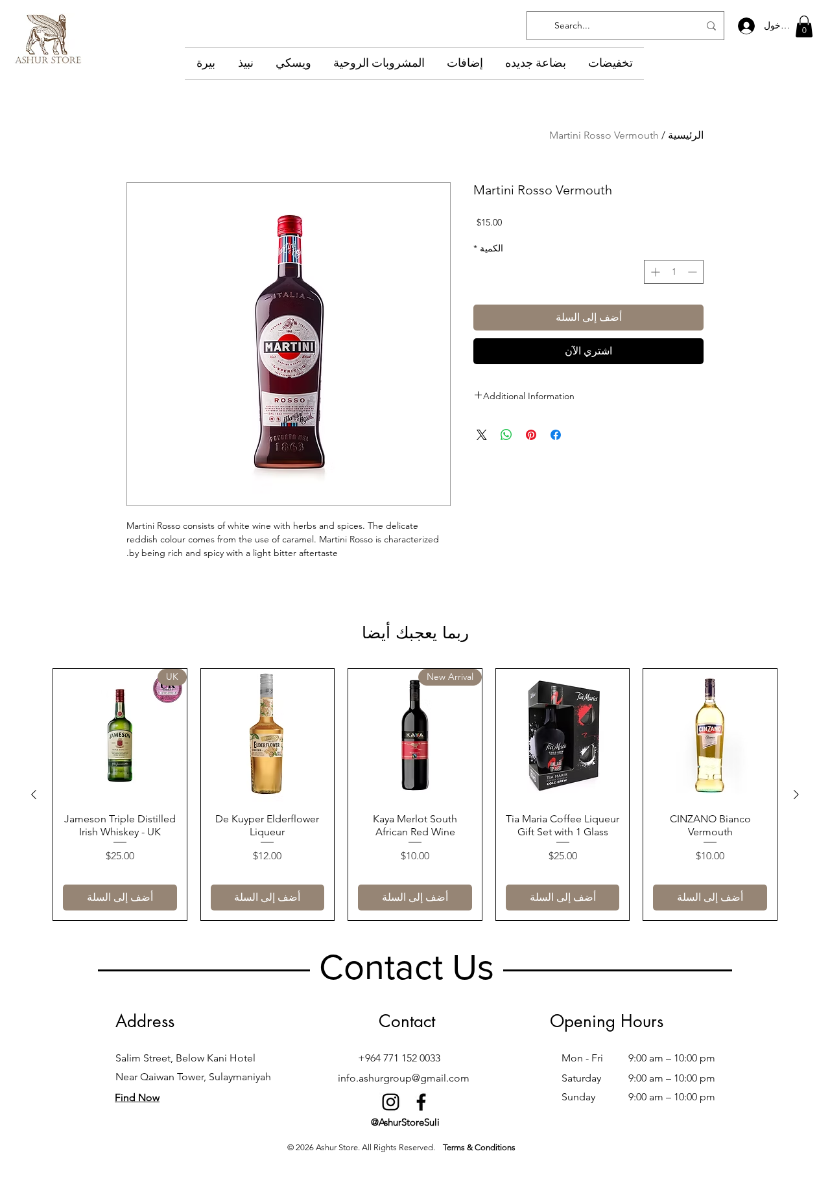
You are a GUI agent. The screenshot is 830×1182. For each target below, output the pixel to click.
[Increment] (654, 272)
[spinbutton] (673, 272)
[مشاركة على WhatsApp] (506, 435)
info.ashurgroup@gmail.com (403, 1078)
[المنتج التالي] (34, 794)
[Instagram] (390, 1102)
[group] (415, 794)
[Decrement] (693, 272)
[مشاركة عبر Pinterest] (531, 435)
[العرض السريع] (710, 735)
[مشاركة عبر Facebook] (555, 435)
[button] (804, 26)
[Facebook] (421, 1102)
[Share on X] (482, 435)
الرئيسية (686, 135)
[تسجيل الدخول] (745, 26)
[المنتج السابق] (796, 794)
